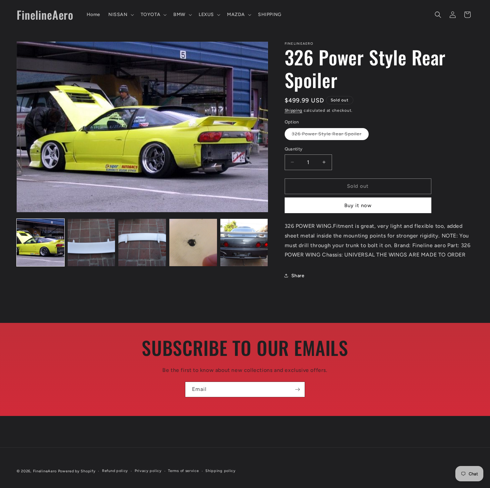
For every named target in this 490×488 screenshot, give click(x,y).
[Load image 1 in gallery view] (40, 243)
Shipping (294, 110)
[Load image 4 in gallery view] (193, 243)
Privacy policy (148, 471)
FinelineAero (45, 471)
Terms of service (183, 471)
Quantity (294, 148)
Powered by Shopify (77, 471)
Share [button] (298, 276)
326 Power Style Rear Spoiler (330, 135)
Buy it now (358, 205)
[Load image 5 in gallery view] (244, 243)
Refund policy (115, 471)
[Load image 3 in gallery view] (142, 243)
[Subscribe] (297, 389)
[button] (120, 15)
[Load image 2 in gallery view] (91, 243)
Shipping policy (220, 471)
